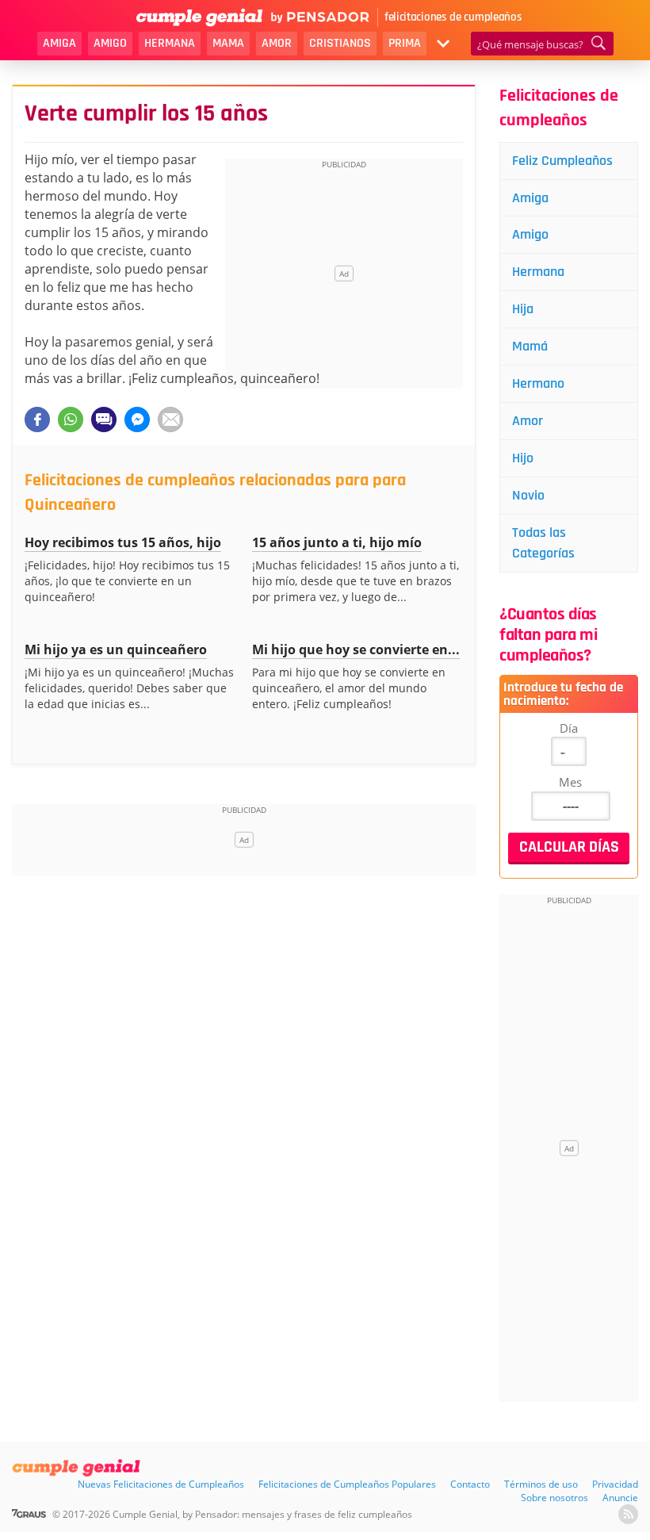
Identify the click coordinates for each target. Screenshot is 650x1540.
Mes (570, 782)
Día (569, 728)
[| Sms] (104, 419)
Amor (277, 43)
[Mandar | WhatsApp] (70, 419)
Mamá (530, 346)
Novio (528, 495)
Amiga (59, 43)
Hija (522, 309)
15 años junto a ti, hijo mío (337, 542)
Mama (228, 43)
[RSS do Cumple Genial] (628, 1514)
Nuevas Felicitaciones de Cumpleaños (161, 1484)
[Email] (170, 419)
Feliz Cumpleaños (562, 160)
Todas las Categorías (543, 542)
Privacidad (615, 1484)
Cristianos (340, 43)
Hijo (522, 458)
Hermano (538, 383)
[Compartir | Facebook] (37, 419)
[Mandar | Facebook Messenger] (137, 419)
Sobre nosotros (554, 1497)
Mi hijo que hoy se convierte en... (356, 649)
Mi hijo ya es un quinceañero (116, 649)
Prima (404, 43)
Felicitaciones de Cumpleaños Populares (347, 1484)
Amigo (110, 43)
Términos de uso (541, 1484)
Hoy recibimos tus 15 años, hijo (123, 542)
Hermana (169, 43)
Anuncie (620, 1497)
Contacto (470, 1484)
